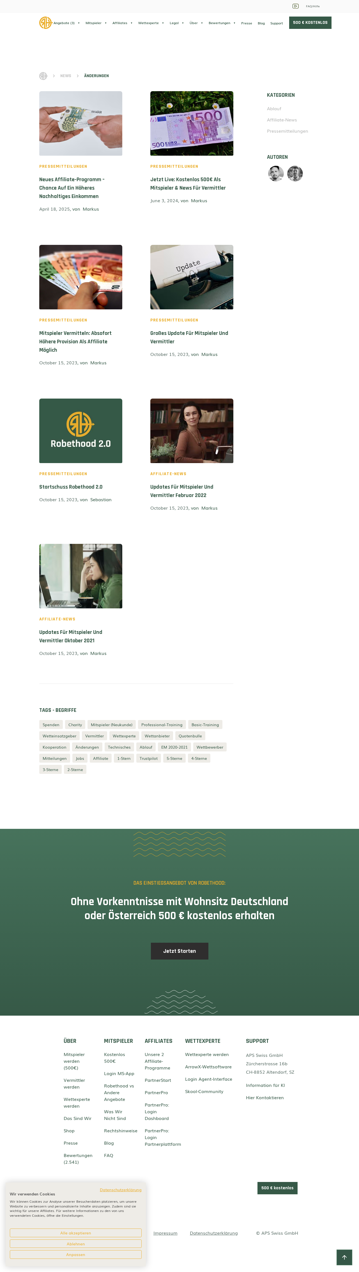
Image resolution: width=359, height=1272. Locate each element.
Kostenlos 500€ (114, 1057)
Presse (246, 23)
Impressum (165, 1232)
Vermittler (94, 736)
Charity (75, 724)
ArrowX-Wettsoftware (208, 1066)
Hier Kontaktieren (265, 1097)
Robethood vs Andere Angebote (119, 1092)
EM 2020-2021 (174, 747)
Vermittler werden (74, 1083)
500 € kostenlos (277, 1188)
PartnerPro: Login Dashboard (157, 1111)
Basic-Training (205, 724)
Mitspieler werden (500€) (74, 1061)
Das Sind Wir (77, 1118)
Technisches (119, 747)
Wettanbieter (157, 736)
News (65, 76)
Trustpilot (149, 758)
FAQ (108, 1155)
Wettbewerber (210, 747)
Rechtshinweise (119, 1130)
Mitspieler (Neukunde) (111, 724)
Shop (69, 1130)
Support (276, 23)
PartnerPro (156, 1092)
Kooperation (54, 747)
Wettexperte (124, 736)
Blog (261, 23)
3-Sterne (50, 769)
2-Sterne (75, 769)
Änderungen (87, 747)
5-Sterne (174, 758)
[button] (67, 23)
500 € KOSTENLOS (310, 23)
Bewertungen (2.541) (78, 1158)
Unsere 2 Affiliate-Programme (157, 1061)
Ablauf (146, 747)
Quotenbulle (190, 736)
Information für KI (265, 1085)
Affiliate (100, 758)
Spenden (51, 724)
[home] (46, 23)
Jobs (80, 758)
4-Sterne (199, 758)
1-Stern (124, 758)
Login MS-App (119, 1073)
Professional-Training (162, 724)
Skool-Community (204, 1091)
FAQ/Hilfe (313, 6)
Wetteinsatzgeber (59, 736)
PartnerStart (158, 1080)
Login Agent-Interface (208, 1078)
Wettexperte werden (77, 1102)
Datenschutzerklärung (214, 1232)
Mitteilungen (55, 758)
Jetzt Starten (179, 951)
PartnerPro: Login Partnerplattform (160, 1137)
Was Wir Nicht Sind (115, 1114)
